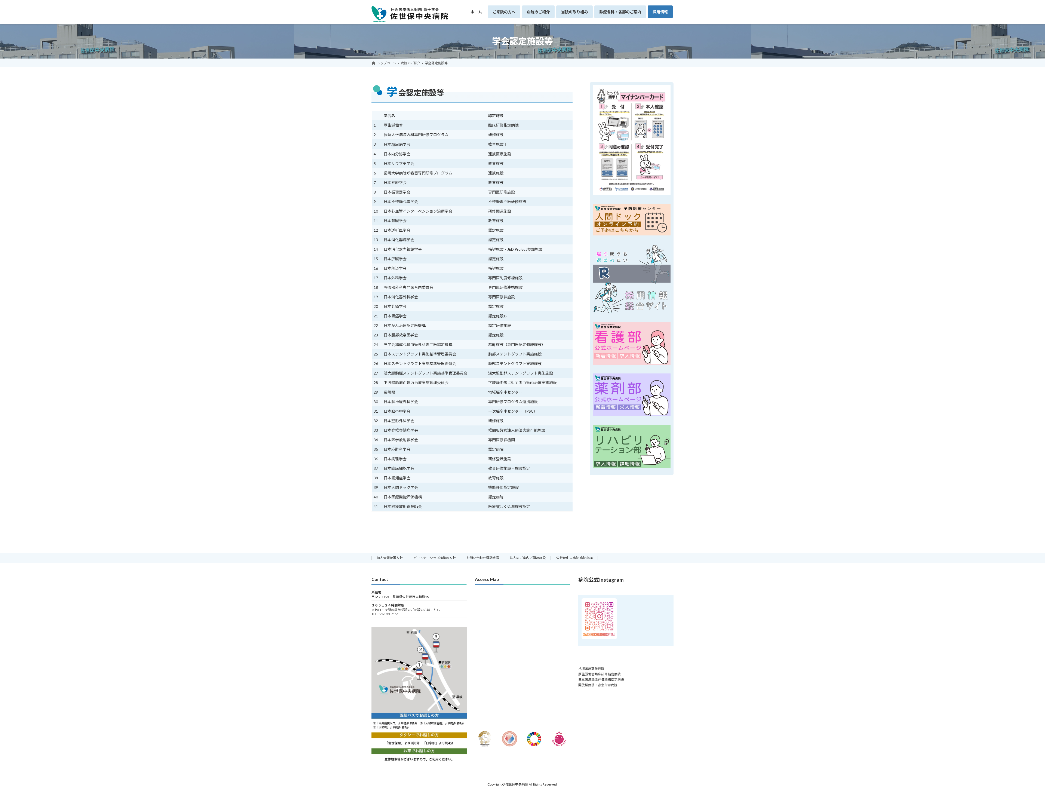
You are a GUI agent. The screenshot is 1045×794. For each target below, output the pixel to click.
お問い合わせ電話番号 (482, 558)
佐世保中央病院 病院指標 (574, 558)
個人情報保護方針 (390, 558)
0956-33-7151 (388, 614)
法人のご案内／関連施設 (528, 558)
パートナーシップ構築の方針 (434, 558)
